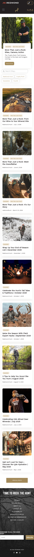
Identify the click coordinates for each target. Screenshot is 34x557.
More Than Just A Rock (18, 46)
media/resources (17, 514)
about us (17, 506)
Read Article (9, 63)
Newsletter (8, 46)
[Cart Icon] (30, 10)
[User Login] (32, 10)
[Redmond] (10, 3)
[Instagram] (19, 552)
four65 (15, 81)
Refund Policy (17, 503)
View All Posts (17, 480)
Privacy (17, 500)
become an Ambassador (17, 517)
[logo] (30, 3)
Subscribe (29, 537)
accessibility (17, 511)
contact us (17, 509)
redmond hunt (8, 76)
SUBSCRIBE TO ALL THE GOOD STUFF (10, 533)
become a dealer (17, 520)
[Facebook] (14, 552)
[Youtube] (16, 552)
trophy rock (20, 76)
